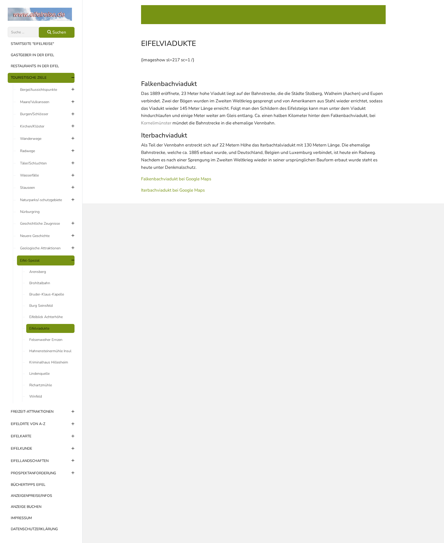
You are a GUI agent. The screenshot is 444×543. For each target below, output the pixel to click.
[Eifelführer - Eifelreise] (41, 14)
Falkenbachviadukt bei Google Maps (176, 179)
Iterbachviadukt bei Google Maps (173, 190)
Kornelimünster (156, 123)
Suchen (58, 32)
